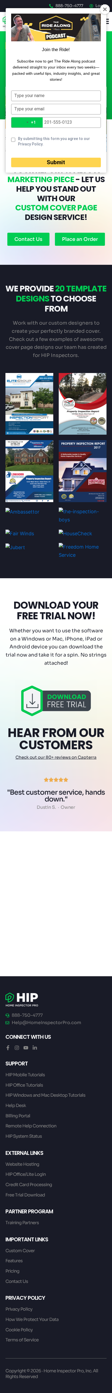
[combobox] (27, 122)
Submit (56, 162)
